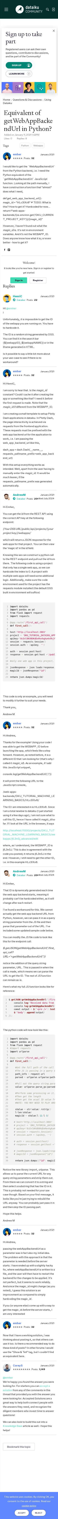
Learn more (16, 73)
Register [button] (38, 280)
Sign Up (16, 65)
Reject (38, 1512)
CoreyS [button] (18, 1365)
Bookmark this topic (19, 1446)
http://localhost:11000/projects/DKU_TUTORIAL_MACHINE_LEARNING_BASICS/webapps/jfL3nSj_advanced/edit (29, 834)
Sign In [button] (19, 280)
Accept (22, 1512)
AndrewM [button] (19, 494)
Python (25, 145)
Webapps (38, 145)
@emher (11, 308)
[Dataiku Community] (29, 9)
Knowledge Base (12, 1426)
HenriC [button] (17, 296)
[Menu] (6, 9)
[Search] (47, 9)
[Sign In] (53, 9)
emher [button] (17, 154)
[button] (53, 31)
